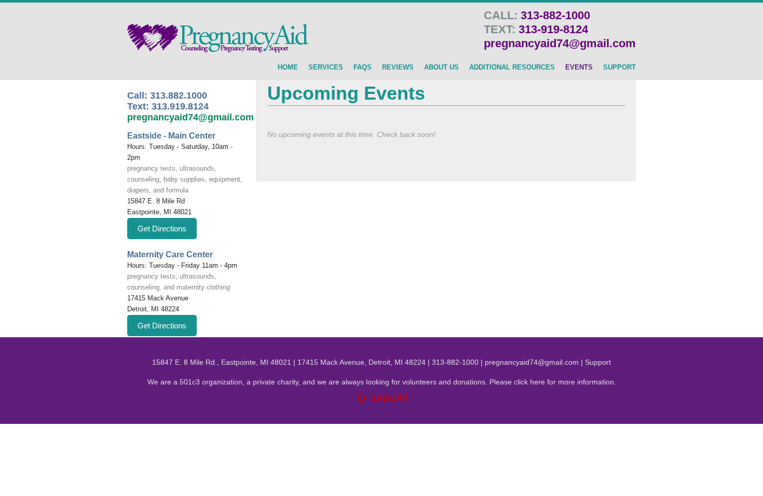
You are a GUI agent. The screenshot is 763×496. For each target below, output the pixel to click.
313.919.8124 (180, 106)
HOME (288, 67)
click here (529, 382)
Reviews (398, 67)
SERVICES (325, 67)
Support (598, 362)
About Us (441, 67)
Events (579, 67)
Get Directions (162, 228)
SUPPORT (619, 67)
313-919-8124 (553, 29)
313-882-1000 (555, 15)
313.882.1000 (178, 95)
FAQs (362, 67)
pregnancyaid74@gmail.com (560, 43)
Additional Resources (512, 67)
